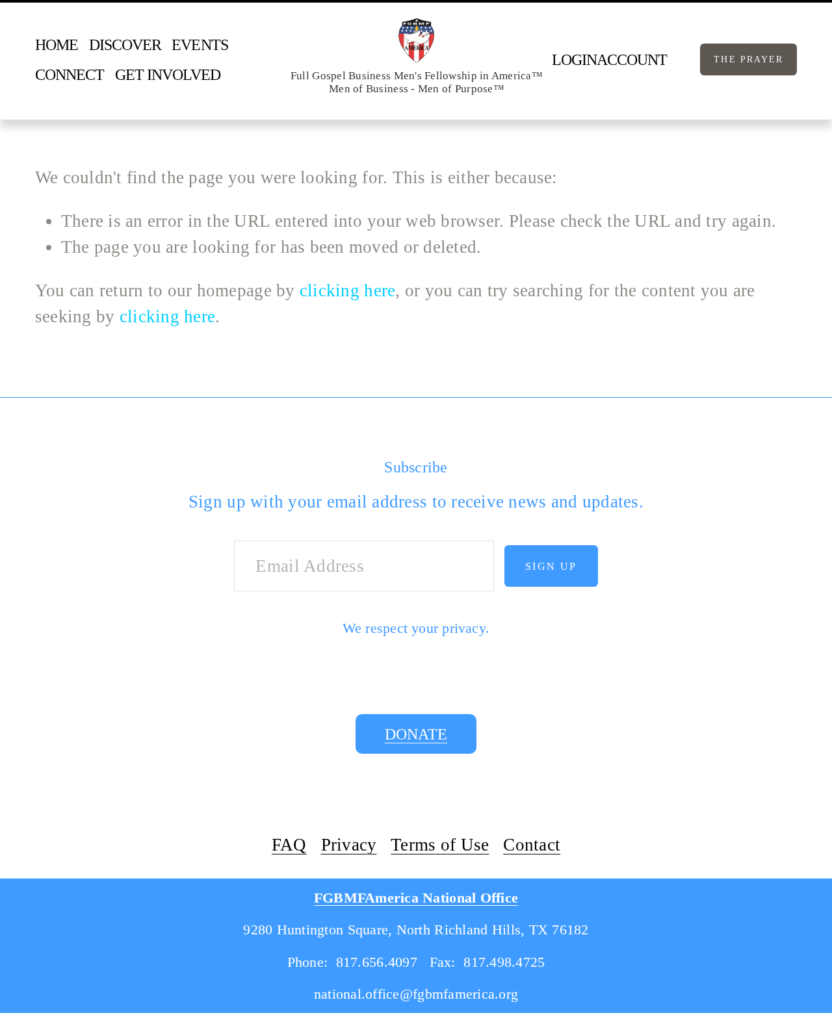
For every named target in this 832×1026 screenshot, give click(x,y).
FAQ (289, 844)
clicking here (347, 290)
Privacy (349, 844)
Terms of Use (440, 844)
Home (56, 44)
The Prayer (748, 59)
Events (200, 44)
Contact (531, 844)
